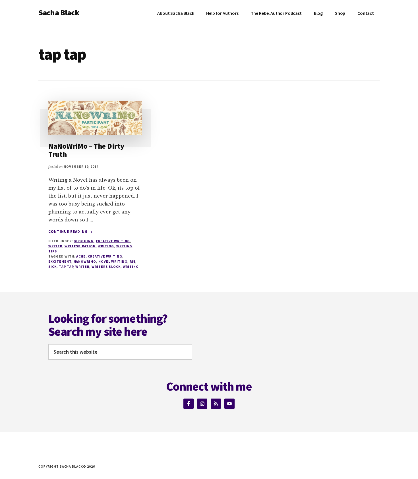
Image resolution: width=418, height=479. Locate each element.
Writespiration (80, 246)
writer (55, 246)
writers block (106, 266)
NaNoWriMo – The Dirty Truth (86, 150)
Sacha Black (58, 12)
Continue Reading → (70, 231)
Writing (106, 246)
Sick (52, 266)
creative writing (113, 241)
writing (131, 266)
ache (81, 256)
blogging (84, 241)
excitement (59, 261)
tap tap (66, 266)
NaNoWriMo (85, 261)
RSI (133, 261)
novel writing (112, 261)
